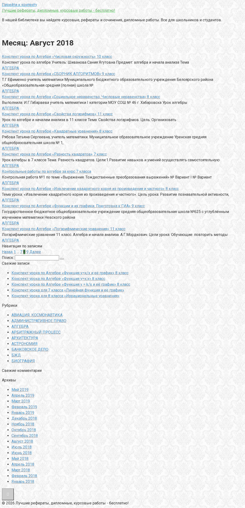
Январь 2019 (22, 412)
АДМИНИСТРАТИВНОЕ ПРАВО (38, 320)
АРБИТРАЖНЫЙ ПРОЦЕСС (36, 332)
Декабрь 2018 (24, 418)
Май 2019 (19, 389)
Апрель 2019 (22, 395)
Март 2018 (20, 470)
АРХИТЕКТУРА (24, 338)
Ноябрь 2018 (22, 424)
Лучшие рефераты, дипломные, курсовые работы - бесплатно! (58, 10)
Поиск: (8, 257)
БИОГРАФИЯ (23, 361)
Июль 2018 (21, 447)
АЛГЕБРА (10, 68)
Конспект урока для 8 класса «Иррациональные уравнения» (65, 296)
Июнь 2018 (21, 453)
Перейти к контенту (19, 4)
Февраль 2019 (24, 407)
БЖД (16, 355)
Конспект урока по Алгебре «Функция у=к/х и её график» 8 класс (69, 273)
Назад (7, 252)
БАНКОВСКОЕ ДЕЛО (29, 349)
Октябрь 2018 (23, 430)
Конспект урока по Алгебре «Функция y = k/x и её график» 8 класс (70, 284)
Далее (35, 252)
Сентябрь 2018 (24, 435)
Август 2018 (22, 441)
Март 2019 (20, 401)
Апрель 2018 (22, 464)
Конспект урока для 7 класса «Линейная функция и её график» (67, 290)
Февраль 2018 (24, 476)
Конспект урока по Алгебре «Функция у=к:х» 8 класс (58, 278)
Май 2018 (19, 458)
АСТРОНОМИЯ (24, 343)
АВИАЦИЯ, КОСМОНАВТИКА (36, 315)
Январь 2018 (22, 481)
